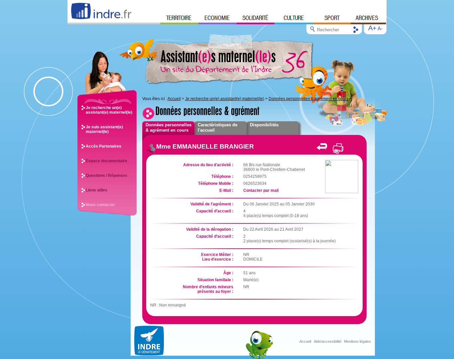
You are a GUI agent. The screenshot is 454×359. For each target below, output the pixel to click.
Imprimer (337, 148)
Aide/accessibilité (327, 341)
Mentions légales (357, 341)
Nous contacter (100, 204)
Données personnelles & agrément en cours (308, 98)
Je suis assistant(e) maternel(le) (104, 129)
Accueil (174, 98)
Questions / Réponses (106, 175)
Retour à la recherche (322, 146)
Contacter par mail (261, 190)
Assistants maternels (218, 56)
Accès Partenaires (103, 146)
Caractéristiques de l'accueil (217, 127)
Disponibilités (264, 124)
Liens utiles (96, 190)
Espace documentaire (106, 161)
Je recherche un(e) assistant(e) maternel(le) (109, 110)
